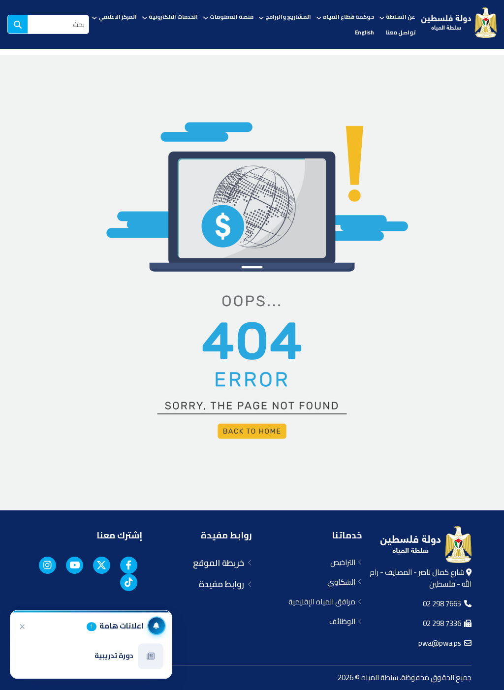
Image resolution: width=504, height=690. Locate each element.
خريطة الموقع (220, 563)
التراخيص (344, 562)
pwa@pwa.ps (441, 643)
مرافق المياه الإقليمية (323, 602)
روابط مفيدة (226, 535)
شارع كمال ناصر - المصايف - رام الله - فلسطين (421, 578)
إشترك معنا (119, 535)
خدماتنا (347, 535)
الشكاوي (342, 582)
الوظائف (343, 621)
